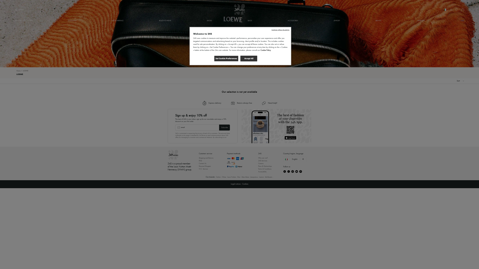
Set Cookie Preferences (226, 58)
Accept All (248, 58)
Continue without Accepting (280, 30)
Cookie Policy (265, 50)
